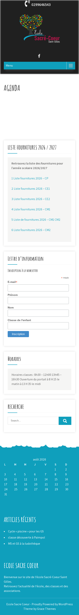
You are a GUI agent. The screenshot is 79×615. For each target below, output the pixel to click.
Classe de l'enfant (19, 320)
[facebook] (39, 56)
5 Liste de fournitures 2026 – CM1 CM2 (36, 220)
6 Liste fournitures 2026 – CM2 (31, 230)
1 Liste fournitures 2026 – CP (30, 178)
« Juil (7, 499)
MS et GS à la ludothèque (24, 544)
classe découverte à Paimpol (26, 537)
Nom (11, 307)
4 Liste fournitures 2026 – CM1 (31, 209)
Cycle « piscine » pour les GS (26, 531)
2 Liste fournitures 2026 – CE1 (31, 189)
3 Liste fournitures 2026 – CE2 (31, 199)
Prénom (13, 294)
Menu (9, 65)
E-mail (12, 282)
